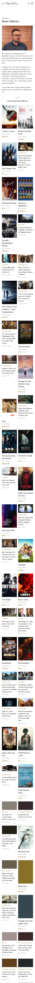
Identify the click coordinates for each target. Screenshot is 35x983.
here (3, 92)
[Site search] (29, 3)
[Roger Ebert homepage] (10, 3)
